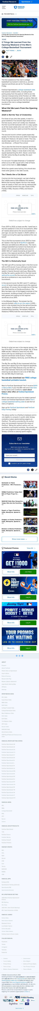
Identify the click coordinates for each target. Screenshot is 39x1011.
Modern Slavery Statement (9, 681)
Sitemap (4, 689)
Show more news (18, 539)
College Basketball (7, 811)
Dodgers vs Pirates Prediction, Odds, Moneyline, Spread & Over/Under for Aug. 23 (12, 520)
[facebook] (3, 57)
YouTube (4, 949)
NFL (3, 805)
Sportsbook (26, 2)
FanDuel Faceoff (6, 840)
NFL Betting (5, 902)
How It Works (5, 673)
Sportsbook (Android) (8, 890)
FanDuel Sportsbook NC (8, 776)
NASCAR (4, 869)
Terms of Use (7, 966)
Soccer (4, 819)
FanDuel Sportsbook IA (8, 760)
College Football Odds (8, 708)
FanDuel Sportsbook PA (8, 787)
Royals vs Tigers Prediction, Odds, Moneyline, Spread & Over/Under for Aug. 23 (11, 511)
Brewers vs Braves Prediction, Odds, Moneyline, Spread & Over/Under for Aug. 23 (12, 530)
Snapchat (4, 952)
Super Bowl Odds (6, 700)
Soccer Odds (5, 726)
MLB (3, 855)
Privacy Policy (7, 964)
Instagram (4, 947)
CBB (3, 874)
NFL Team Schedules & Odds (10, 910)
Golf (3, 863)
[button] (20, 24)
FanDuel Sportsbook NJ (8, 779)
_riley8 (19, 50)
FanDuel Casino (6, 834)
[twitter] (7, 57)
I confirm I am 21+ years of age (21, 463)
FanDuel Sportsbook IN (8, 765)
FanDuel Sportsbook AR (8, 744)
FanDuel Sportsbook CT (8, 755)
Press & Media (27, 969)
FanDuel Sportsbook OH (8, 784)
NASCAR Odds (6, 729)
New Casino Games (7, 920)
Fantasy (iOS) (5, 882)
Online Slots (5, 918)
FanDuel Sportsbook (17, 407)
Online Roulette (6, 928)
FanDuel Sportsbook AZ (8, 747)
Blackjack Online (6, 923)
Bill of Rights (26, 961)
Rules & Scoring (6, 676)
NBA (3, 808)
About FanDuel (6, 668)
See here (33, 388)
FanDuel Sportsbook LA (8, 768)
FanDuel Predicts (6, 842)
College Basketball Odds (8, 710)
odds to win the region (22, 303)
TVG (3, 832)
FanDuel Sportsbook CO (8, 752)
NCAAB (15, 33)
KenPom (23, 243)
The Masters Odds (7, 721)
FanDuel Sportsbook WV (8, 798)
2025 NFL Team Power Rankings (11, 907)
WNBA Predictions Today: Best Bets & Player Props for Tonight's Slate (12, 493)
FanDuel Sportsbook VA (8, 792)
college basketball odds (26, 90)
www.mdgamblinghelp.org (19, 982)
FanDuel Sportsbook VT (8, 795)
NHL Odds (4, 716)
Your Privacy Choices (29, 966)
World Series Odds (7, 732)
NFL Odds (4, 697)
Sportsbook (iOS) (6, 887)
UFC (3, 816)
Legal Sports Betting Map (9, 684)
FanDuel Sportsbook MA (8, 771)
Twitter (4, 944)
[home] (19, 7)
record (4, 285)
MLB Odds (4, 705)
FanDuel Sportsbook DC (8, 757)
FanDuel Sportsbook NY (8, 781)
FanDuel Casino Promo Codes (10, 934)
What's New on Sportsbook (9, 670)
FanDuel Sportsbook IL (8, 763)
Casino (4, 821)
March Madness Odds (8, 713)
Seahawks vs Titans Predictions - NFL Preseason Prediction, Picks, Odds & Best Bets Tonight (12, 484)
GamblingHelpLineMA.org (9, 980)
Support (4, 665)
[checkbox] (9, 463)
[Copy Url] (11, 57)
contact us (27, 991)
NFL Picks (4, 905)
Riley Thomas (10, 50)
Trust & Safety (7, 961)
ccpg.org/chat (21, 978)
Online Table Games (7, 931)
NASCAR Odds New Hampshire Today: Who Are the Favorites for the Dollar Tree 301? (12, 502)
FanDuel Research (9, 2)
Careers (5, 958)
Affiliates (4, 687)
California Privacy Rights (29, 964)
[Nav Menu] (4, 7)
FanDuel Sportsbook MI (8, 773)
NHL (3, 813)
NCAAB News (9, 14)
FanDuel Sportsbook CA (8, 749)
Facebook (4, 941)
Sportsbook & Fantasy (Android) (10, 884)
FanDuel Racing (6, 837)
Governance (26, 958)
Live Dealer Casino (7, 926)
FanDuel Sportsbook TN (8, 790)
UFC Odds (4, 724)
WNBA (3, 871)
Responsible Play (6, 679)
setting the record (8, 275)
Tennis (3, 866)
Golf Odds (4, 718)
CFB (3, 861)
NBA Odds (5, 702)
